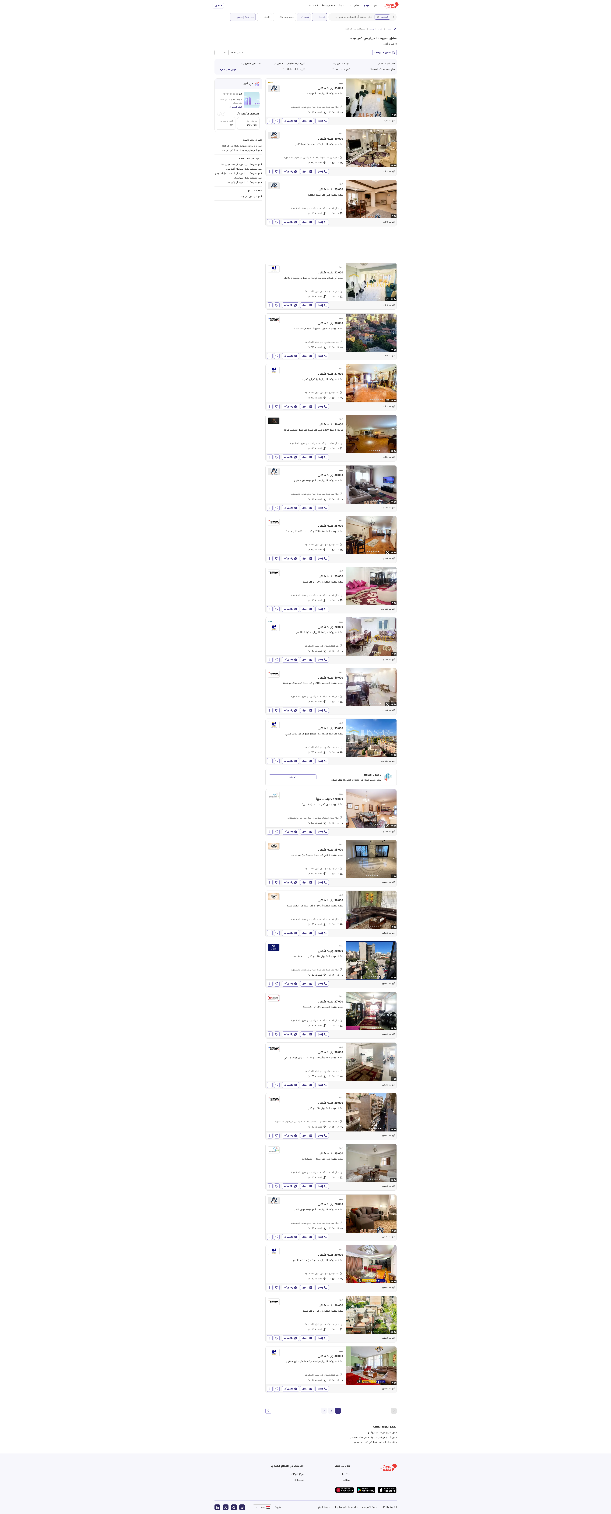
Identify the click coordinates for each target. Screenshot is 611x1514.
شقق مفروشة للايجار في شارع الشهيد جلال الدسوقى (238, 173)
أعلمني (292, 777)
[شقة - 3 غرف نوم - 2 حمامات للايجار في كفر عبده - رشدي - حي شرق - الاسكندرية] (331, 286)
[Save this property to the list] (277, 121)
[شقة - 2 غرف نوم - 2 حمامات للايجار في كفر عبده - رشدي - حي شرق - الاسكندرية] (331, 1065)
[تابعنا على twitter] (225, 1507)
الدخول (218, 5)
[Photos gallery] (371, 98)
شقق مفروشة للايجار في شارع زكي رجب (244, 182)
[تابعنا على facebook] (234, 1507)
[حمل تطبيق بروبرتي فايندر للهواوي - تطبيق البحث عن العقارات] (344, 1490)
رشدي (371, 29)
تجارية (341, 5)
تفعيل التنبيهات (382, 52)
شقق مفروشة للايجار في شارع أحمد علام (244, 169)
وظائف (346, 1480)
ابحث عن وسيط (328, 5)
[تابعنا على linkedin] (217, 1507)
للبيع (376, 5)
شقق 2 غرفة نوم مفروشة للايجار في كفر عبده (242, 150)
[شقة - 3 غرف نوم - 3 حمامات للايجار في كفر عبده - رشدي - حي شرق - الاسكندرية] (331, 539)
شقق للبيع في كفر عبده (251, 196)
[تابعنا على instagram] (242, 1507)
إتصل (320, 121)
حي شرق (378, 29)
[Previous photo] (348, 97)
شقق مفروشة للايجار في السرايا (248, 178)
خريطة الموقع (324, 1507)
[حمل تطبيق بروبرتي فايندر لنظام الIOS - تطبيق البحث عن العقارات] (387, 1490)
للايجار (367, 5)
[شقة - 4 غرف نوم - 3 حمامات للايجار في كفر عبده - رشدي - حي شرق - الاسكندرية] (331, 387)
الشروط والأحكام (389, 1507)
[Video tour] (387, 552)
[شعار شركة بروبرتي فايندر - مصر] (391, 5)
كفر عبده (384, 17)
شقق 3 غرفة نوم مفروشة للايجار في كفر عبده (242, 146)
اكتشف (315, 5)
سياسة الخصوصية (370, 1507)
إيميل (305, 121)
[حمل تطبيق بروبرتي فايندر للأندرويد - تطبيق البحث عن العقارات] (366, 1490)
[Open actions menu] (270, 121)
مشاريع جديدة (354, 5)
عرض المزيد (230, 70)
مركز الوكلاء (297, 1474)
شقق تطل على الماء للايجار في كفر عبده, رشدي (375, 1442)
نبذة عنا (346, 1474)
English (278, 1507)
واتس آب (288, 121)
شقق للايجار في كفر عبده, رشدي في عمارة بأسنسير (374, 1437)
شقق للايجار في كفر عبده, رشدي (382, 1433)
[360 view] (387, 299)
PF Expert (299, 1480)
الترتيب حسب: (237, 52)
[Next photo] (394, 97)
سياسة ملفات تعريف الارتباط (346, 1507)
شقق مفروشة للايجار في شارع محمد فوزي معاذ (241, 164)
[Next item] (219, 114)
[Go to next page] (268, 1411)
